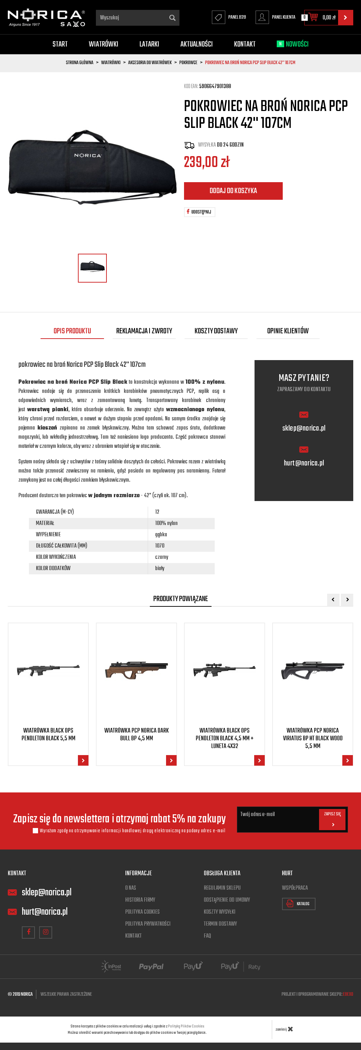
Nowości (294, 44)
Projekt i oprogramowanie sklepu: (317, 994)
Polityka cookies (142, 912)
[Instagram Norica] (45, 932)
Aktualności (196, 44)
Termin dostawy (220, 924)
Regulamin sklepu (222, 888)
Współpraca (295, 888)
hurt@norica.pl (304, 463)
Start (60, 44)
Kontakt (245, 44)
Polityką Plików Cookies (186, 1026)
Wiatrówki (103, 44)
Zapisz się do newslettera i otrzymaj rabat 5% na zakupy (119, 819)
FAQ (207, 936)
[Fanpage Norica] (28, 932)
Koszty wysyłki (219, 912)
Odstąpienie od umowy (227, 900)
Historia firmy (140, 900)
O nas (130, 888)
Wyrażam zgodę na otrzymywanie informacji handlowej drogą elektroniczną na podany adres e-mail (133, 831)
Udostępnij (201, 212)
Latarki (149, 44)
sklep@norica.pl (304, 428)
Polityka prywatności (148, 924)
